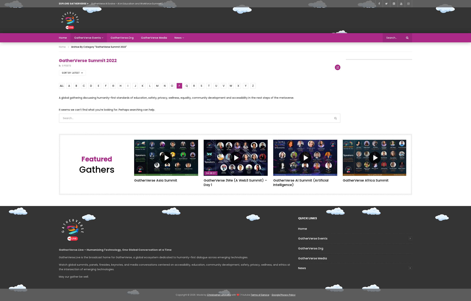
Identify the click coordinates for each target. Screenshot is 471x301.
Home (63, 38)
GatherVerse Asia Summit (155, 180)
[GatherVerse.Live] (70, 20)
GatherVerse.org (122, 38)
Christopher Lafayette (219, 294)
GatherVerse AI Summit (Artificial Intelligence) (300, 182)
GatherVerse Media (154, 38)
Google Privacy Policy (283, 294)
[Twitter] (386, 3)
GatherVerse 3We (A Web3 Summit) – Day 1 (235, 182)
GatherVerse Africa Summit (366, 180)
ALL (62, 86)
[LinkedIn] (393, 3)
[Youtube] (401, 3)
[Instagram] (408, 3)
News (178, 38)
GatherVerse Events (87, 38)
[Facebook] (379, 3)
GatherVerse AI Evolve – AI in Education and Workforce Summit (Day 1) (128, 3)
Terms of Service (260, 294)
